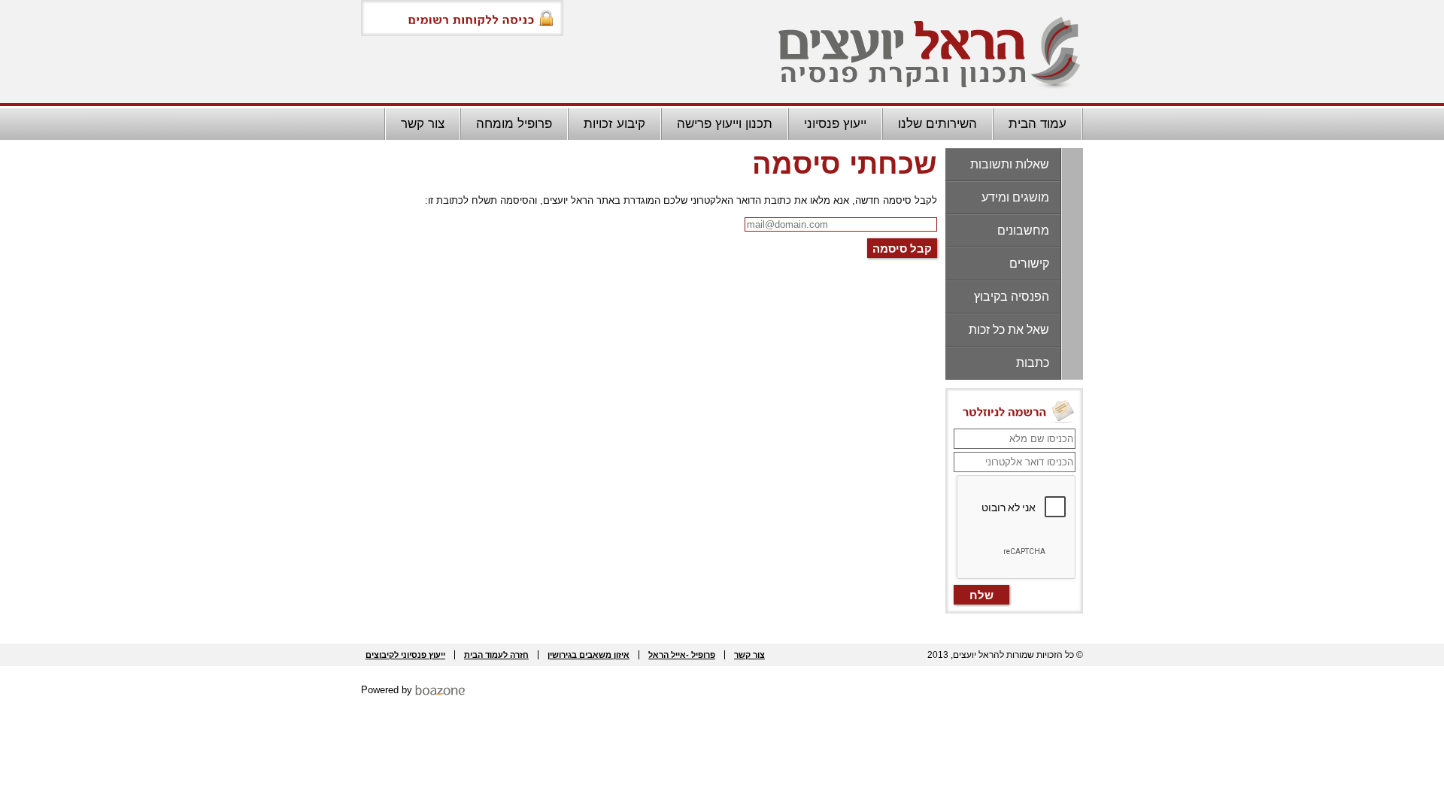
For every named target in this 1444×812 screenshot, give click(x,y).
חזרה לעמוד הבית (496, 654)
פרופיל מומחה (514, 124)
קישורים (1029, 263)
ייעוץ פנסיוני (835, 124)
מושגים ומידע (1015, 197)
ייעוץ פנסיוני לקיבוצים (405, 654)
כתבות (1032, 362)
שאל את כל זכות (1009, 329)
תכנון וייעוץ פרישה (724, 124)
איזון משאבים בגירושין (588, 654)
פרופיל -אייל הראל (681, 654)
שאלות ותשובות (1009, 164)
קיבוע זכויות (614, 124)
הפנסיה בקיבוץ (1011, 296)
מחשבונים (1023, 230)
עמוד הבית (1037, 124)
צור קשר (422, 124)
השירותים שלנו (937, 124)
